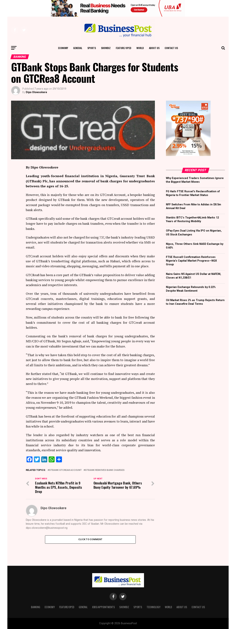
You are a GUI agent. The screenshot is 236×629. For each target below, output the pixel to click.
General (77, 48)
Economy (63, 48)
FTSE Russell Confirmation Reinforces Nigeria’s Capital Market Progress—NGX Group (191, 261)
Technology (153, 607)
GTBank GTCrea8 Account (65, 470)
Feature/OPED (123, 48)
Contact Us (171, 48)
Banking (35, 607)
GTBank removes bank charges (104, 470)
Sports (91, 48)
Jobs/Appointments (103, 607)
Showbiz (106, 48)
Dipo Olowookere (36, 92)
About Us (154, 48)
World (140, 48)
